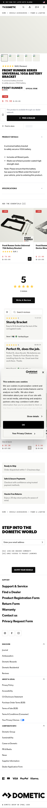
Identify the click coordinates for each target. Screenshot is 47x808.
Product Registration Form (21, 598)
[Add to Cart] (29, 259)
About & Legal (8, 679)
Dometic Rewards (9, 662)
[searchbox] (28, 312)
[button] (8, 126)
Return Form (11, 604)
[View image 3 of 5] (20, 57)
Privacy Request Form (17, 621)
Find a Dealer (11, 592)
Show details (33, 416)
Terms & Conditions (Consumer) (15, 714)
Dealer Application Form (20, 766)
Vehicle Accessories (18, 13)
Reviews (5, 673)
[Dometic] (9, 7)
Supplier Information (10, 761)
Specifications (9, 188)
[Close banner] (43, 372)
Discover (6, 644)
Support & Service (15, 586)
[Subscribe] (42, 542)
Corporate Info (9, 726)
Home (4, 13)
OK (23, 425)
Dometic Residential (18, 667)
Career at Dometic (18, 743)
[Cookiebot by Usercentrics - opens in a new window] (27, 372)
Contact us (9, 615)
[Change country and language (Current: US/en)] (44, 2)
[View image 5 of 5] (36, 57)
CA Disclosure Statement (12, 697)
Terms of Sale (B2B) (10, 708)
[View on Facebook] (12, 633)
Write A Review (23, 300)
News (12, 755)
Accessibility (7, 691)
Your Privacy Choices (22, 433)
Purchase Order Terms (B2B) (13, 702)
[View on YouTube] (18, 633)
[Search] (23, 7)
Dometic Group (17, 731)
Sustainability (7, 737)
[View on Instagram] (5, 633)
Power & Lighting (38, 13)
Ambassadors (7, 656)
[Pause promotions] (3, 2)
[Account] (30, 7)
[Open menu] (44, 7)
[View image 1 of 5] (4, 57)
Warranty (9, 609)
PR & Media (15, 749)
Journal (5, 650)
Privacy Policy (7, 685)
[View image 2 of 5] (12, 57)
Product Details (10, 137)
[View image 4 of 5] (28, 57)
